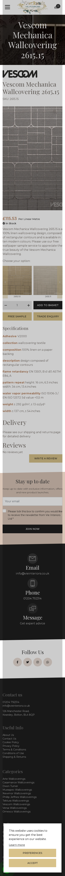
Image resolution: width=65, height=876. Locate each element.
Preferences (32, 853)
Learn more (17, 845)
